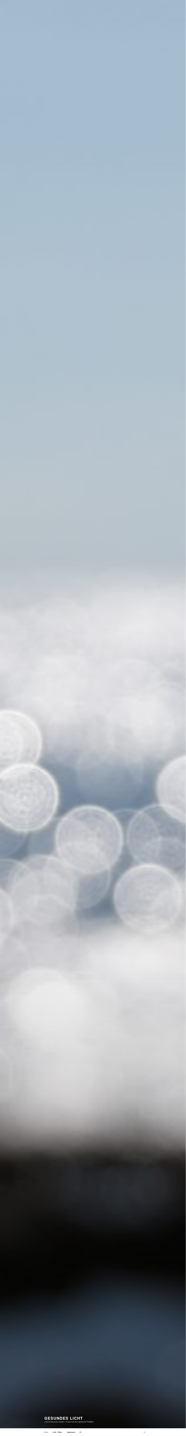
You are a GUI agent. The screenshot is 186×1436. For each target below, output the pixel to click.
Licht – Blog (57, 1432)
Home (46, 1432)
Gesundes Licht (63, 1418)
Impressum (71, 1432)
